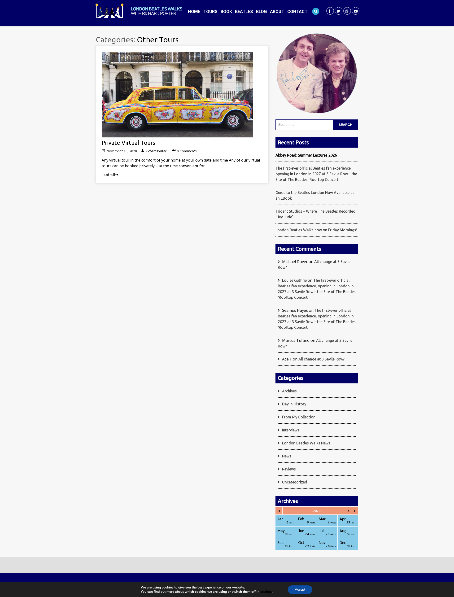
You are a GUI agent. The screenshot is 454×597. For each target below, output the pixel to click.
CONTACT (297, 11)
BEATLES (244, 11)
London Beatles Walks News (306, 443)
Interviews (290, 430)
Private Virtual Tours (128, 143)
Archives (289, 391)
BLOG (261, 11)
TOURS (210, 11)
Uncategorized (294, 482)
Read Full (108, 175)
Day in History (294, 404)
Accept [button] (300, 589)
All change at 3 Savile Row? (321, 359)
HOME (194, 11)
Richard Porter (156, 151)
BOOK (226, 11)
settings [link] (266, 591)
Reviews (289, 469)
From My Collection (298, 417)
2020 (317, 511)
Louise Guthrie (294, 280)
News (286, 456)
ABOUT (277, 11)
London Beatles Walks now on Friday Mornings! (316, 230)
